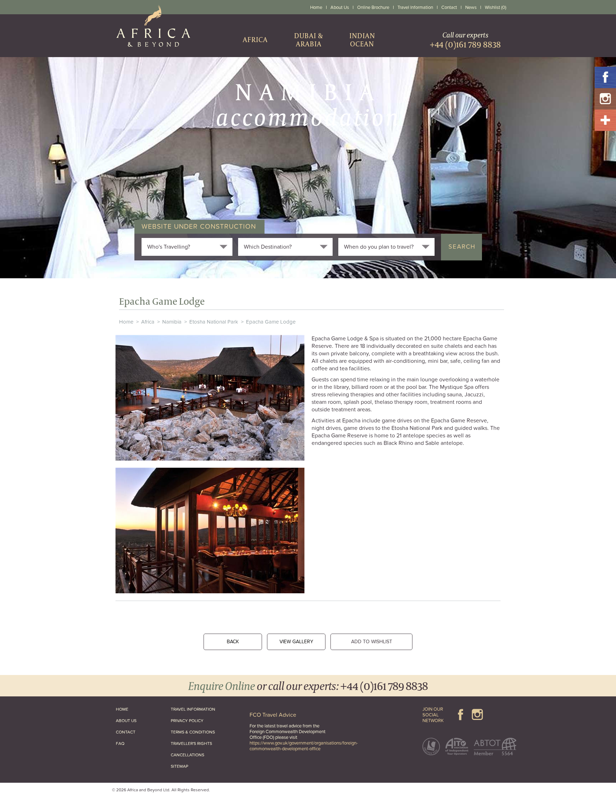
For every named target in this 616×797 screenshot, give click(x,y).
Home (316, 7)
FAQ (120, 743)
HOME (122, 709)
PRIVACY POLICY (187, 720)
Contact (449, 7)
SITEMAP (179, 766)
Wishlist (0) (495, 7)
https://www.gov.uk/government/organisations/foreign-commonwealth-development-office (304, 746)
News (471, 7)
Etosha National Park (213, 322)
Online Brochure (373, 7)
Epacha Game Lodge (271, 322)
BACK (233, 642)
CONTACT (125, 732)
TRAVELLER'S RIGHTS (191, 743)
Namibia (171, 322)
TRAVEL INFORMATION (193, 709)
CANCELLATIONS (187, 754)
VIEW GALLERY (296, 642)
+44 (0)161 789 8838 (384, 685)
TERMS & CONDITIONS (193, 732)
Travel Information (415, 7)
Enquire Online (221, 685)
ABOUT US (126, 720)
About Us (339, 7)
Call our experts (465, 40)
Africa (147, 322)
